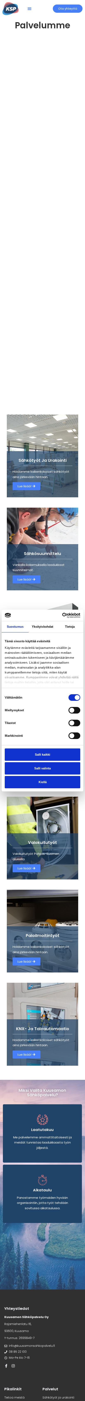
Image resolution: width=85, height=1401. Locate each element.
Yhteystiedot (16, 1308)
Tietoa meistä (14, 1397)
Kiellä (43, 782)
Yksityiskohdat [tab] (42, 626)
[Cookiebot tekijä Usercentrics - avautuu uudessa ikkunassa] (62, 615)
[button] (29, 9)
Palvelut (50, 1389)
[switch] (74, 710)
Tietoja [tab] (70, 626)
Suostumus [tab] (15, 626)
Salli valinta (42, 768)
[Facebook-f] (6, 1366)
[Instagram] (13, 1366)
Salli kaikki (42, 754)
